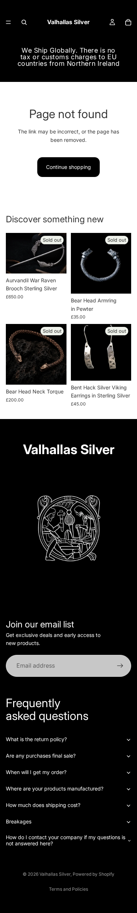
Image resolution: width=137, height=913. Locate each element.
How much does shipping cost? (43, 805)
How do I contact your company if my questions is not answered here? (65, 840)
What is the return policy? (36, 739)
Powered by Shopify (93, 874)
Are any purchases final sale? (41, 755)
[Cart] (128, 22)
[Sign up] (120, 666)
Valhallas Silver (55, 874)
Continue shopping (68, 167)
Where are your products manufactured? (54, 788)
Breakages (18, 821)
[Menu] (8, 22)
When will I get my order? (36, 772)
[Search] (24, 22)
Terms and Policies (68, 889)
